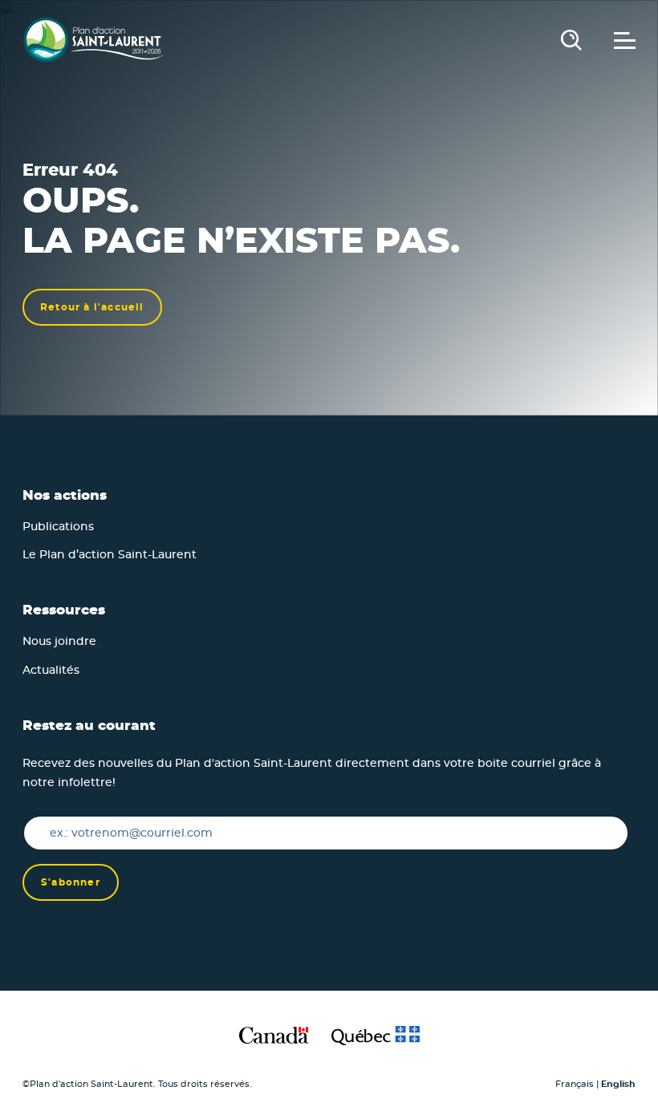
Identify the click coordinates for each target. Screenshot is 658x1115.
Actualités (50, 670)
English (618, 1084)
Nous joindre (59, 641)
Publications (58, 527)
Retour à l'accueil (92, 307)
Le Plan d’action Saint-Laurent (109, 555)
